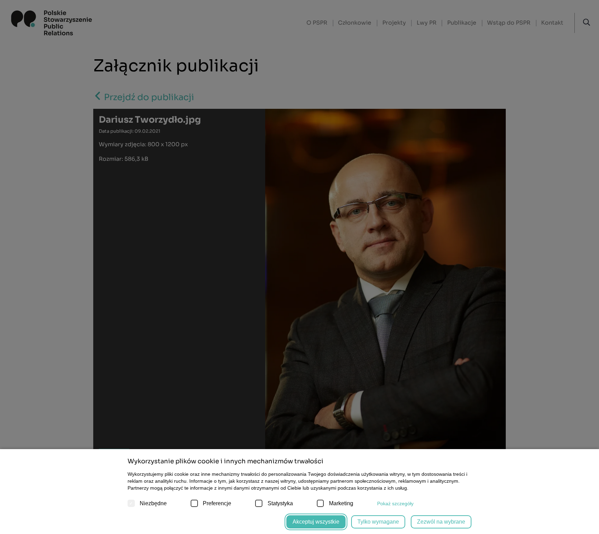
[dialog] (299, 267)
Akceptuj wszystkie (316, 522)
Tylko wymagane (378, 522)
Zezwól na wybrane (441, 522)
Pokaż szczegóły (395, 503)
